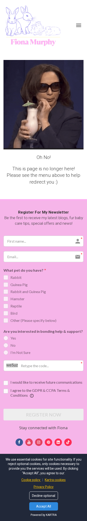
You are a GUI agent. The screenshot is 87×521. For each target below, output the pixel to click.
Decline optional (43, 496)
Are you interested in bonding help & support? (43, 331)
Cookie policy (31, 480)
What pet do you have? (23, 270)
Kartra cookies (55, 480)
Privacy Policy (44, 487)
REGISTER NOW (43, 414)
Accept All (43, 506)
